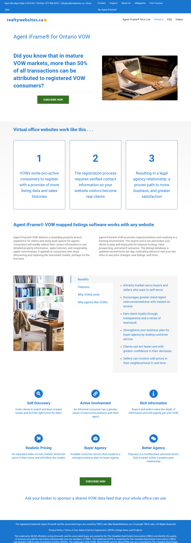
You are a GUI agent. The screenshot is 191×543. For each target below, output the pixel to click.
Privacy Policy (56, 530)
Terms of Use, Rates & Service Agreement (85, 530)
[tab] (92, 279)
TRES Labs (149, 524)
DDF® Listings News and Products (125, 530)
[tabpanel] (145, 324)
